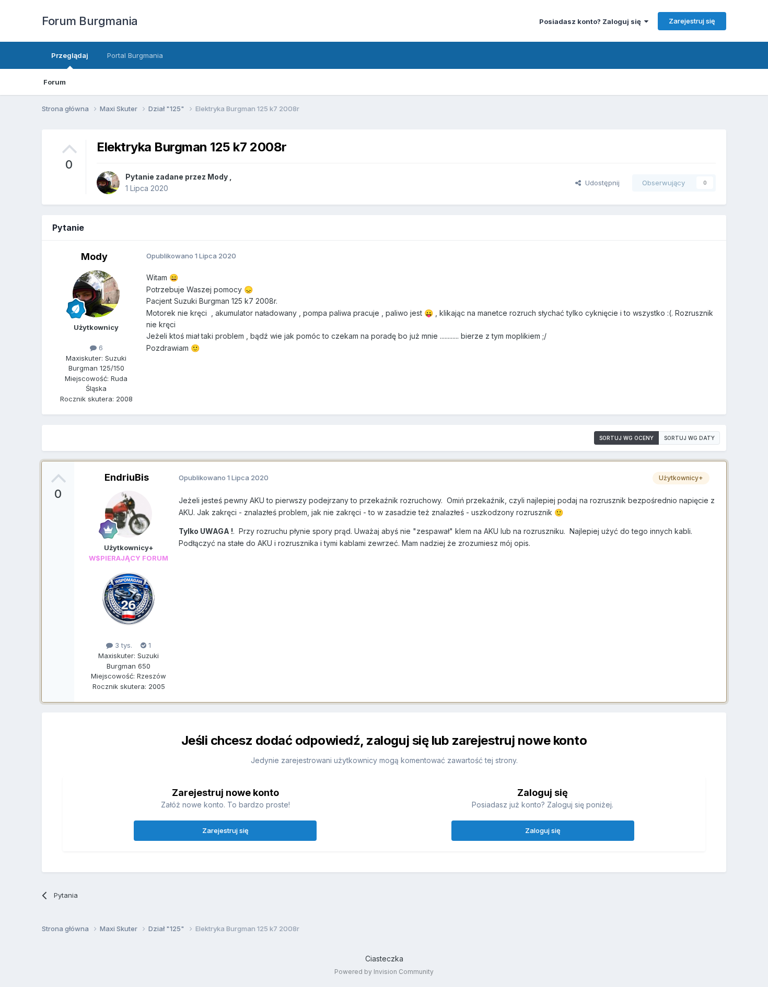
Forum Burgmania (90, 21)
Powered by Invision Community (384, 972)
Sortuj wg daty (689, 438)
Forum (54, 82)
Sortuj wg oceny (626, 438)
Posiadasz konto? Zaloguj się (591, 21)
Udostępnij (600, 183)
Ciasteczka (384, 958)
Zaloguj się (543, 830)
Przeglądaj (69, 55)
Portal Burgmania (135, 55)
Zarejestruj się (692, 21)
